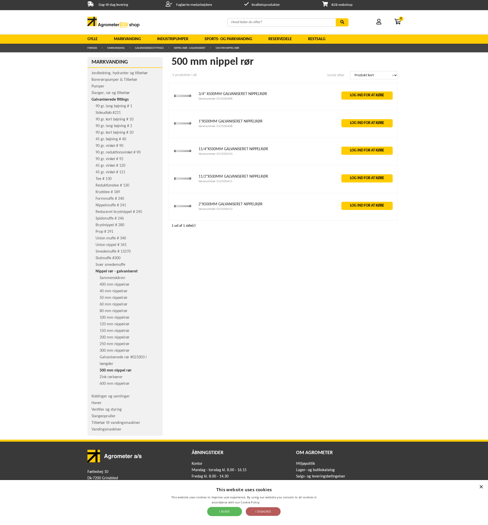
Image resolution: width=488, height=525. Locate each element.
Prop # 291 (104, 232)
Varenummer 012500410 (216, 154)
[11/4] (183, 159)
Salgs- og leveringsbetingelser (320, 476)
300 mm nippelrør (115, 351)
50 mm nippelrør (114, 298)
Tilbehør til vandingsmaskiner (116, 423)
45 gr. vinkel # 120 (110, 166)
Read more (268, 502)
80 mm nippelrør (114, 311)
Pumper (98, 86)
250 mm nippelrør (115, 344)
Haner (97, 403)
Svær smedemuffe (110, 265)
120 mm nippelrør (115, 324)
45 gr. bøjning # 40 (111, 139)
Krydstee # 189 (108, 192)
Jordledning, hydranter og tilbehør (120, 73)
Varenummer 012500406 (216, 98)
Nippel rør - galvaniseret (189, 48)
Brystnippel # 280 (110, 225)
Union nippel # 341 (111, 245)
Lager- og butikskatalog (315, 470)
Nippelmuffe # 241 (111, 205)
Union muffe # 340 (111, 238)
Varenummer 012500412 (216, 209)
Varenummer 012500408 (216, 126)
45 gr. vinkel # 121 (110, 172)
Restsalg (316, 39)
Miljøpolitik (305, 464)
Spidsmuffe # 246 (110, 219)
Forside (92, 48)
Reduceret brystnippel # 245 (119, 212)
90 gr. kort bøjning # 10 (114, 119)
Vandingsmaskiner (106, 429)
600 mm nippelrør (115, 384)
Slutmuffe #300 (108, 258)
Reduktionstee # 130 (112, 185)
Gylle (92, 39)
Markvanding (127, 39)
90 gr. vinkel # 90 (109, 146)
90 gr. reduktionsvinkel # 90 (118, 152)
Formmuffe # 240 (110, 199)
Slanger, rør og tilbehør (111, 93)
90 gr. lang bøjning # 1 (114, 106)
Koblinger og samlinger (111, 396)
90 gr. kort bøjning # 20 (114, 133)
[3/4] (183, 103)
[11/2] (183, 186)
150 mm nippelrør (115, 331)
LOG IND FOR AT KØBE (367, 95)
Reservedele (280, 39)
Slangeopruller (104, 416)
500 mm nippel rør (227, 48)
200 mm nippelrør (115, 337)
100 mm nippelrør (115, 318)
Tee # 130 (104, 179)
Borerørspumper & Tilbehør (115, 80)
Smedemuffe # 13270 (113, 252)
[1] (183, 131)
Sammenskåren (112, 278)
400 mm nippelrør (115, 285)
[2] (183, 214)
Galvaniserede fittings (149, 48)
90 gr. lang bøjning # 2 (114, 126)
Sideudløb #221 (108, 113)
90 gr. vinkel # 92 (109, 159)
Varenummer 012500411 (216, 181)
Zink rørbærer (111, 377)
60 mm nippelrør (114, 304)
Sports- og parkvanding (228, 39)
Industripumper (172, 39)
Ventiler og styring (107, 410)
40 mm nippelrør (114, 291)
